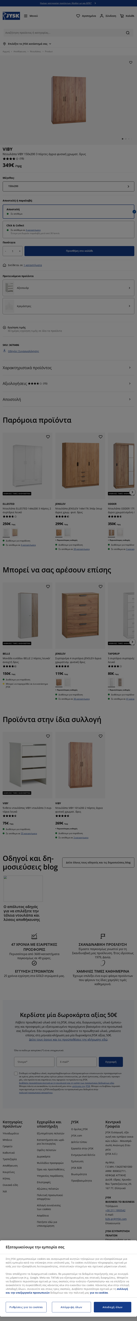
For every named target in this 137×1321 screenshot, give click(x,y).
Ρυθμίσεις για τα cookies (26, 1307)
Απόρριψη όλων (71, 1307)
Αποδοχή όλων (112, 1307)
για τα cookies (99, 1292)
